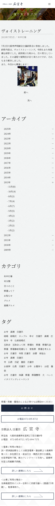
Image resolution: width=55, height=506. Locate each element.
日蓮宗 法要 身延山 (35, 353)
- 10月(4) (11, 191)
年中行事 (22, 37)
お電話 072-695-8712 (27, 418)
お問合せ (27, 408)
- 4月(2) (11, 215)
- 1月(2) (11, 230)
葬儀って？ (9, 290)
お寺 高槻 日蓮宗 (14, 331)
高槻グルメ (9, 305)
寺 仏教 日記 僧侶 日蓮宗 (19, 362)
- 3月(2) (11, 220)
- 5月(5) (11, 210)
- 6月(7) (11, 206)
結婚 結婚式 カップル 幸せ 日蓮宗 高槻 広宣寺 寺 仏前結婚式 (28, 338)
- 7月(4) (11, 201)
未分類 (7, 281)
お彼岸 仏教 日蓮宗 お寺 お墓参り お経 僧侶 (28, 368)
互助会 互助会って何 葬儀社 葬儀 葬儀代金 (27, 344)
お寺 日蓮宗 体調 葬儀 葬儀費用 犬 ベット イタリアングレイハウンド (28, 377)
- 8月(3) (11, 196)
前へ (26, 92)
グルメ (7, 300)
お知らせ (8, 295)
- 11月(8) (11, 186)
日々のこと (9, 286)
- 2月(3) (11, 225)
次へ (29, 100)
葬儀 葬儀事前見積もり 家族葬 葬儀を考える (27, 349)
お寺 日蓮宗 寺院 (13, 353)
